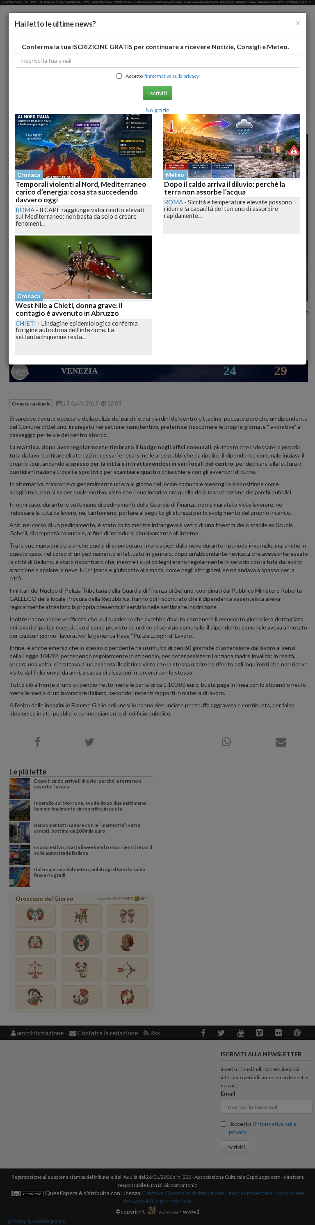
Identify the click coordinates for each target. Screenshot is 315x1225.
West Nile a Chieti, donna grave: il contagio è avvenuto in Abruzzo (69, 309)
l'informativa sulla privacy (171, 76)
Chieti (26, 323)
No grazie (157, 109)
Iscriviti (157, 92)
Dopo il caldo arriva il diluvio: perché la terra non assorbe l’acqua (224, 188)
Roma (25, 209)
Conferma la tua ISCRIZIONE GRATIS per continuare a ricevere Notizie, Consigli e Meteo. (155, 46)
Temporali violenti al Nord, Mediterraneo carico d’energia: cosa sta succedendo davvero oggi (81, 192)
